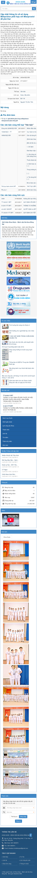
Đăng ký (18, 821)
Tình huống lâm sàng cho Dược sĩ (19, 325)
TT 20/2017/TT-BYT (7, 213)
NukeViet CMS (18, 874)
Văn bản (23, 91)
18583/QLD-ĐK (6, 135)
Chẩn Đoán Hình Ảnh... (9, 474)
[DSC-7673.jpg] (16, 592)
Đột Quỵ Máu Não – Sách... (10, 460)
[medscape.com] (18, 273)
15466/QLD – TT (6, 132)
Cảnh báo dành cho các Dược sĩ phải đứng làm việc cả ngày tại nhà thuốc (20, 381)
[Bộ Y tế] (18, 265)
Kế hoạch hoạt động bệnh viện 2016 (13, 347)
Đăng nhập (23, 816)
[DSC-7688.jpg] (16, 675)
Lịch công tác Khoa (8, 426)
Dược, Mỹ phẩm (25, 95)
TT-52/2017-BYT (6, 202)
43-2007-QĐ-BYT (6, 209)
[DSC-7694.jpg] (16, 737)
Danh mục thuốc (7, 418)
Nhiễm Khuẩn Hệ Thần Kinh (10, 455)
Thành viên (6, 430)
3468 (2, 199)
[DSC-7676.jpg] (16, 633)
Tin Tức (22, 857)
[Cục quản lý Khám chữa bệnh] (18, 297)
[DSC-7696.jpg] (16, 758)
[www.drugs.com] (18, 289)
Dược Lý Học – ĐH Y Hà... (10, 465)
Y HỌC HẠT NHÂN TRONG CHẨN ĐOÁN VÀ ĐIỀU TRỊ (21, 337)
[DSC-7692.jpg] (16, 716)
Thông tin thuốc (24, 864)
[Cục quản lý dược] (18, 311)
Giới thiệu (5, 857)
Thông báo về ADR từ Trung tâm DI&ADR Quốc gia (21, 363)
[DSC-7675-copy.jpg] (16, 612)
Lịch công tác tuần (25, 860)
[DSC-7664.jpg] (16, 550)
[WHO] (18, 245)
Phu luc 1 (4, 190)
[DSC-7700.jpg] (16, 779)
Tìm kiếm (5, 437)
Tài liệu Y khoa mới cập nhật (10, 451)
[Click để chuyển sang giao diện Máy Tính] (35, 2)
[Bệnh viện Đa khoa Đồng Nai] (18, 258)
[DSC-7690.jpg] (16, 696)
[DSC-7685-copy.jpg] (16, 654)
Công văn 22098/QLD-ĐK (9, 128)
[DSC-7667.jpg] (16, 571)
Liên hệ (5, 433)
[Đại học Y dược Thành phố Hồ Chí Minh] (18, 304)
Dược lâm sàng (7, 864)
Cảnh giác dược (7, 422)
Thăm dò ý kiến (7, 441)
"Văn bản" (29, 124)
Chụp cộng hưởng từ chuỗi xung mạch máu (20, 350)
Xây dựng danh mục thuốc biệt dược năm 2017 (21, 369)
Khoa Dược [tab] (7, 537)
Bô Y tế (22, 98)
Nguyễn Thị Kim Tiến (26, 102)
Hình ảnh (5, 445)
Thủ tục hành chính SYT (8, 186)
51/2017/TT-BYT (6, 206)
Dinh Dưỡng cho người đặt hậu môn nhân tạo (21, 332)
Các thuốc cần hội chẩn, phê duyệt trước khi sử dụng (21, 343)
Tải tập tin (15, 120)
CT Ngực (4, 470)
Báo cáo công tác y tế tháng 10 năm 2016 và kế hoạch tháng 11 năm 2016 (18, 377)
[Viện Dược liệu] (18, 253)
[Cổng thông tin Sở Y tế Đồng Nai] (18, 281)
